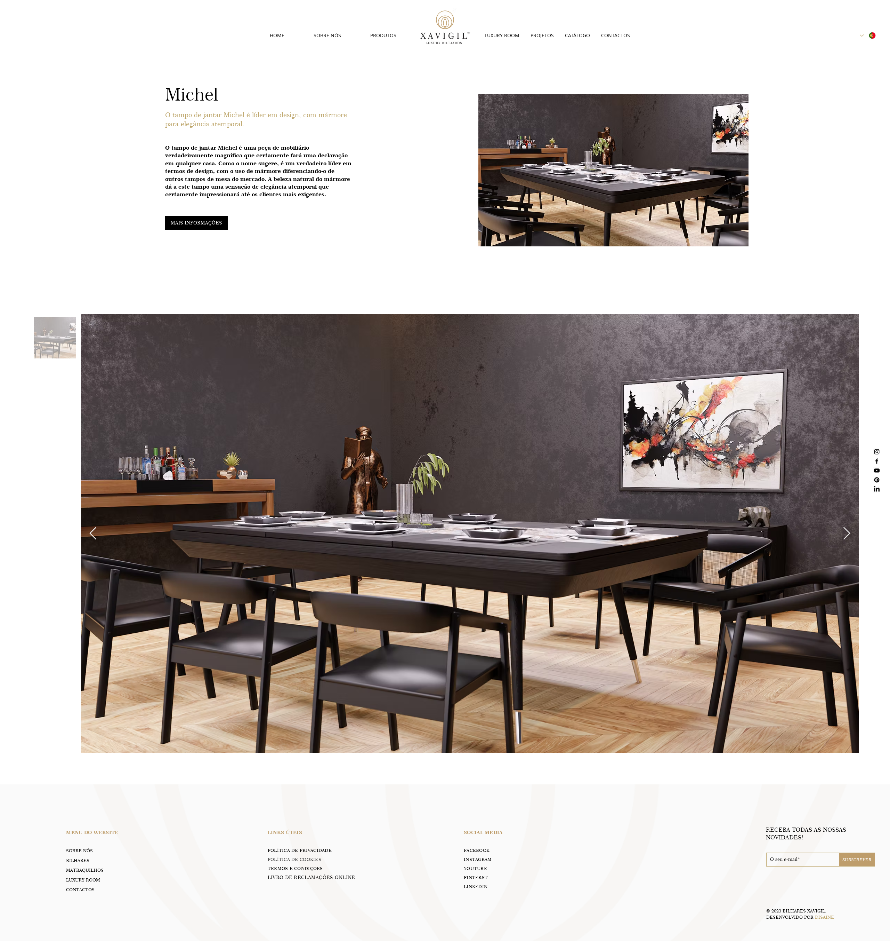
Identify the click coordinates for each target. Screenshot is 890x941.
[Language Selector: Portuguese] (868, 35)
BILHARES (77, 860)
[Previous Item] (93, 533)
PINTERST (476, 877)
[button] (196, 223)
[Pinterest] (876, 479)
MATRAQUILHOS (85, 870)
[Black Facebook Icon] (876, 461)
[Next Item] (847, 533)
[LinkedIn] (876, 489)
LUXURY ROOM (83, 880)
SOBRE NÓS (79, 850)
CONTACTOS (80, 889)
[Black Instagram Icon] (876, 451)
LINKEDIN (475, 886)
